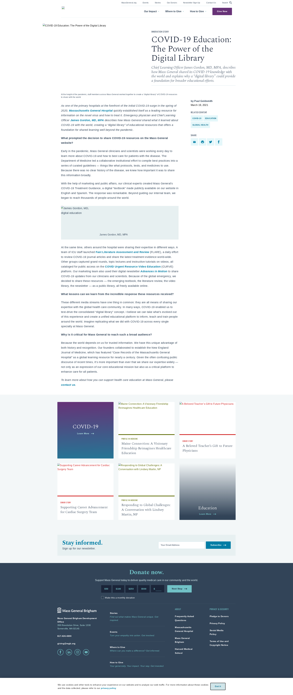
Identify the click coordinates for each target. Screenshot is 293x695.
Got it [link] (218, 686)
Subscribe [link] (215, 545)
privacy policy (108, 688)
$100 (118, 589)
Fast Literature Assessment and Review (122, 252)
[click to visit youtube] (86, 652)
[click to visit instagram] (77, 652)
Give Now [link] (222, 11)
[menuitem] (129, 3)
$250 (131, 589)
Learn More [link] (83, 433)
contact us (68, 384)
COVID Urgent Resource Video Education (133, 266)
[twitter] (211, 142)
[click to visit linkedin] (69, 652)
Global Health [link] (200, 125)
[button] (227, 2)
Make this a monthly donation (120, 597)
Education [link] (210, 118)
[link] (129, 2)
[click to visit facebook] (60, 652)
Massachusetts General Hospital (91, 110)
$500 (143, 589)
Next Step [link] (177, 589)
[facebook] (219, 142)
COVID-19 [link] (196, 118)
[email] (195, 142)
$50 (106, 589)
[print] (203, 142)
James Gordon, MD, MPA (87, 120)
